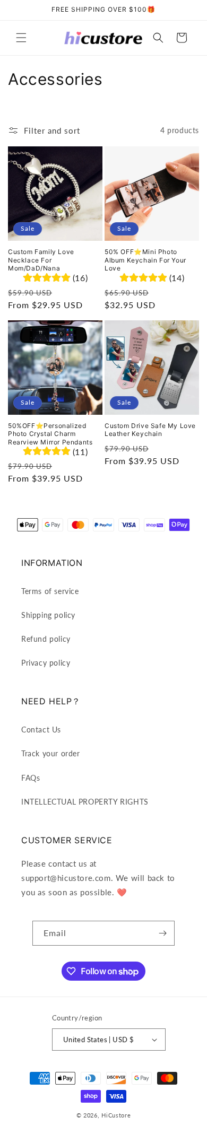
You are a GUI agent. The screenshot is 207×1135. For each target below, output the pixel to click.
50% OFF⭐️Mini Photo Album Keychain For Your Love (145, 260)
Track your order (50, 753)
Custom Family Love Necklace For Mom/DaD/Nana (41, 260)
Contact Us (41, 729)
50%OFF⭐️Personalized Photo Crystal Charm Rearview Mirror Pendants (50, 434)
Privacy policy (45, 662)
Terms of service (50, 591)
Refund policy (46, 638)
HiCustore (116, 1115)
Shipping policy (48, 614)
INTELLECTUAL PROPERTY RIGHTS (85, 801)
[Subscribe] (162, 933)
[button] (21, 37)
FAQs (30, 777)
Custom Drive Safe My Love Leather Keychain (150, 430)
